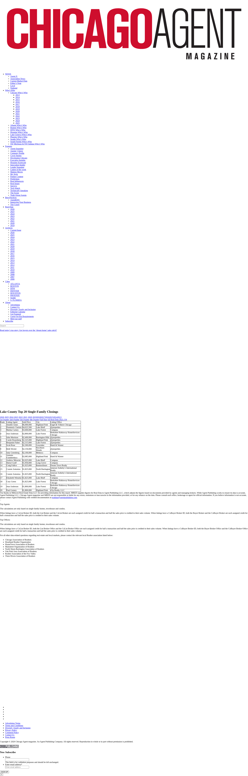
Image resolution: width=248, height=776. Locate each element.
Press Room (10, 737)
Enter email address (13, 764)
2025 (18, 123)
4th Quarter (34, 419)
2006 (12, 279)
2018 (18, 107)
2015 (18, 100)
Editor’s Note (15, 83)
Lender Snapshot (17, 167)
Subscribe (9, 321)
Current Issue (15, 230)
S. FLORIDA (16, 300)
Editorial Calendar (17, 312)
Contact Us (15, 307)
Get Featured (15, 314)
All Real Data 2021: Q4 (57, 419)
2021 (18, 114)
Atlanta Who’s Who (18, 125)
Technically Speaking (19, 190)
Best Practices (11, 197)
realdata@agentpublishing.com (64, 497)
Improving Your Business (20, 202)
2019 (18, 109)
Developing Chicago (18, 158)
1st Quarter (4, 419)
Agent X (13, 76)
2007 (12, 277)
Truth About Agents (18, 195)
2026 (12, 209)
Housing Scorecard (18, 162)
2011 (12, 267)
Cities (7, 281)
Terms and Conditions (14, 725)
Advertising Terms (12, 723)
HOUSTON (15, 293)
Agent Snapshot (16, 149)
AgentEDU (15, 200)
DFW (12, 288)
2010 (12, 270)
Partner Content (16, 176)
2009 (12, 272)
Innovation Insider (17, 165)
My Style (14, 174)
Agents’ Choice (16, 151)
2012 (12, 265)
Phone (7, 757)
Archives (9, 228)
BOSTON (14, 286)
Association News (17, 79)
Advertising (15, 305)
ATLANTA (15, 284)
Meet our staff (16, 319)
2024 (18, 121)
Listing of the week (18, 169)
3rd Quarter (24, 419)
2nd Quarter (14, 419)
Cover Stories (15, 156)
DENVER (14, 291)
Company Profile (17, 153)
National (13, 88)
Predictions (14, 179)
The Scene (14, 193)
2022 (18, 116)
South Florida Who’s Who (21, 142)
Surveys (13, 186)
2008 (12, 274)
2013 (18, 95)
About (7, 302)
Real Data (9, 207)
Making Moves (16, 172)
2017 (18, 104)
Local (12, 86)
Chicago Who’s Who (19, 93)
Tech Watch (15, 188)
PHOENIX (15, 295)
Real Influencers (17, 181)
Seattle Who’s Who (18, 139)
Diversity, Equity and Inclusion (23, 309)
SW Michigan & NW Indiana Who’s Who (27, 144)
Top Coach (14, 204)
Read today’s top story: (28, 330)
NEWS (8, 74)
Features (8, 146)
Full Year (43, 419)
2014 (18, 97)
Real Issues (15, 183)
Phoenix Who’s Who (18, 137)
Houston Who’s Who (19, 132)
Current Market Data (18, 81)
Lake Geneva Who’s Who (21, 135)
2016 (18, 102)
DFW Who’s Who (17, 130)
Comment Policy (12, 732)
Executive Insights (17, 160)
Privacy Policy (11, 730)
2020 (18, 111)
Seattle (13, 298)
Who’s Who (10, 90)
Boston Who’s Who (18, 128)
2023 (18, 118)
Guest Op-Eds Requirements (22, 316)
